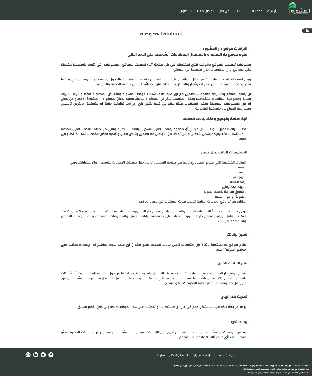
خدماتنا (256, 11)
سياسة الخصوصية (224, 355)
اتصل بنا (161, 355)
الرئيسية (273, 11)
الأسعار (239, 11)
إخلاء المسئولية (201, 355)
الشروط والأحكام (179, 355)
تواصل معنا (205, 11)
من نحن (224, 11)
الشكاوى (185, 11)
